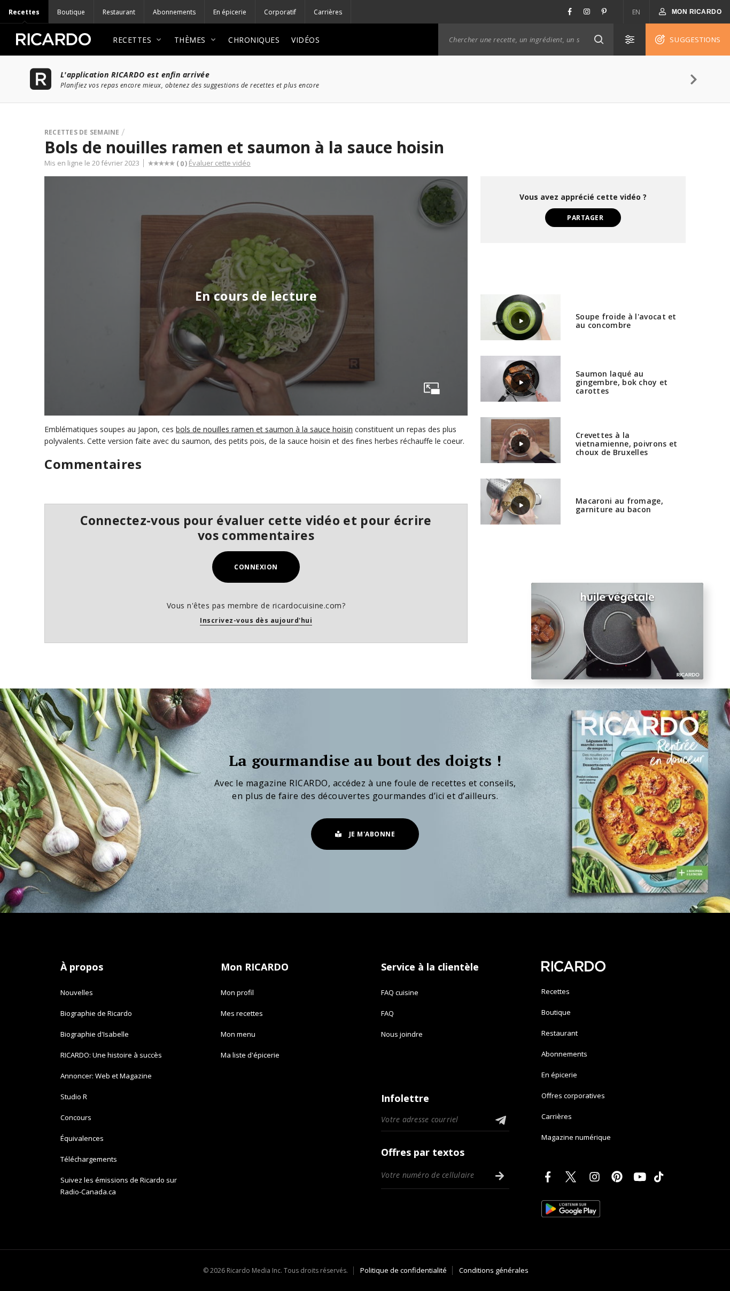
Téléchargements (88, 1159)
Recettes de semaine (82, 132)
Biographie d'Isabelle (94, 1034)
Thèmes (190, 40)
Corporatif (280, 12)
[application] (617, 631)
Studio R (73, 1096)
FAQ (387, 1013)
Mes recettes (242, 1013)
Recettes (24, 12)
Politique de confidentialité (403, 1270)
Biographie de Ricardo (96, 1013)
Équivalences (82, 1138)
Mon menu (238, 1034)
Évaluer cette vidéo (220, 163)
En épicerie (229, 12)
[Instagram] (596, 1176)
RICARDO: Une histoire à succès (111, 1055)
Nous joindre (402, 1034)
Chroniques (253, 40)
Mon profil (237, 992)
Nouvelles (76, 992)
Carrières (328, 12)
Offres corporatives (573, 1095)
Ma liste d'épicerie (250, 1055)
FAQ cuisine (399, 992)
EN (636, 12)
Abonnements (174, 12)
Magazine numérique (576, 1137)
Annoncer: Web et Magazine (106, 1076)
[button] (598, 39)
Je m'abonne (372, 834)
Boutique (71, 12)
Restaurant (119, 12)
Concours (75, 1117)
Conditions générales (494, 1270)
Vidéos (305, 40)
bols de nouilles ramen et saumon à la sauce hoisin (264, 429)
